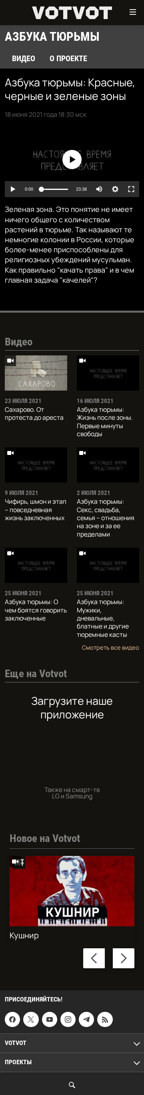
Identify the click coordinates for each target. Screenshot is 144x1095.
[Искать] (72, 1085)
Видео (23, 58)
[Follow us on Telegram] (86, 1019)
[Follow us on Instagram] (68, 1019)
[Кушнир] (72, 891)
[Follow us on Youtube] (49, 1019)
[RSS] (104, 1019)
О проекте (68, 58)
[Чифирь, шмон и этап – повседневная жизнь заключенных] (36, 465)
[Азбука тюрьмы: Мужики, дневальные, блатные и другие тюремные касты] (108, 565)
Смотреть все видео (110, 647)
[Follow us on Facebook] (12, 1019)
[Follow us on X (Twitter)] (30, 1019)
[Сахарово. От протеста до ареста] (36, 373)
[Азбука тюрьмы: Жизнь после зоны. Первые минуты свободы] (108, 373)
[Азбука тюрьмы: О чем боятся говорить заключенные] (36, 565)
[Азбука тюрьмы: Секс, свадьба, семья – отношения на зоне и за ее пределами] (108, 465)
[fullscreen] (131, 189)
